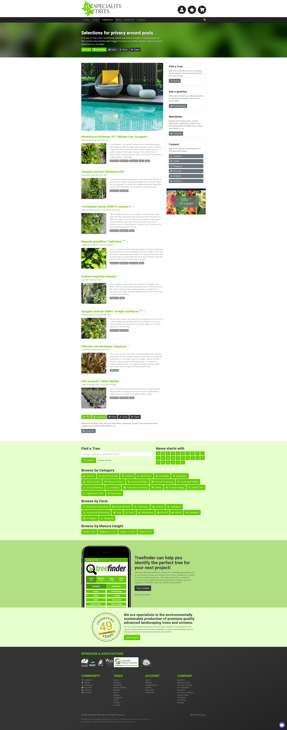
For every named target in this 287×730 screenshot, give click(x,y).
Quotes (148, 687)
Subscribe (89, 431)
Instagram (177, 166)
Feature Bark (93, 481)
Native (157, 487)
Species (116, 695)
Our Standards (183, 687)
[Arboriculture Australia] (84, 662)
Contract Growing (184, 685)
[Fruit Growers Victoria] (146, 662)
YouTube (177, 171)
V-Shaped (91, 518)
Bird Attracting (109, 475)
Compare (117, 682)
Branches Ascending (97, 506)
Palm (131, 512)
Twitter (176, 161)
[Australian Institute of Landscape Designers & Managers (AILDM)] (100, 662)
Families (116, 690)
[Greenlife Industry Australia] (126, 662)
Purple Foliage (176, 487)
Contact (141, 19)
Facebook (177, 156)
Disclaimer (181, 697)
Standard (193, 512)
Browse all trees (105, 460)
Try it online (142, 588)
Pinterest (177, 181)
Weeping (108, 518)
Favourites (149, 690)
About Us (129, 19)
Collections (107, 19)
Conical (159, 506)
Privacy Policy (182, 695)
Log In (148, 680)
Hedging (114, 487)
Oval (118, 512)
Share (124, 49)
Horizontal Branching (97, 512)
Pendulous (147, 512)
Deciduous (145, 475)
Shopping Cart (151, 685)
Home (86, 19)
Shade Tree (197, 487)
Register (148, 682)
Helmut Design (200, 715)
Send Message (179, 106)
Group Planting (94, 487)
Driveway (163, 475)
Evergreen (181, 475)
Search (176, 81)
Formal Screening (163, 481)
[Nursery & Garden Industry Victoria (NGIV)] (92, 662)
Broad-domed (122, 506)
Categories (117, 697)
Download (100, 49)
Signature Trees (94, 493)
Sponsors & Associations (102, 653)
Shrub (178, 512)
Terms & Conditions (185, 692)
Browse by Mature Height (102, 526)
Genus (116, 692)
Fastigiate (175, 506)
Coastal (129, 475)
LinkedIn (177, 176)
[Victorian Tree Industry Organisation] (108, 662)
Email (113, 49)
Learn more (132, 637)
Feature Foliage (138, 481)
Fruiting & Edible (189, 481)
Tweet (136, 49)
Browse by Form (94, 501)
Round (163, 512)
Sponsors (181, 690)
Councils (116, 705)
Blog (118, 19)
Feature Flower (115, 481)
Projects (116, 702)
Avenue (90, 475)
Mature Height (119, 687)
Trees (95, 19)
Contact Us (181, 700)
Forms (115, 700)
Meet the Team (183, 682)
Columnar (142, 506)
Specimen (115, 493)
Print (87, 49)
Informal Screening (136, 487)
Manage (180, 702)
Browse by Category (97, 470)
